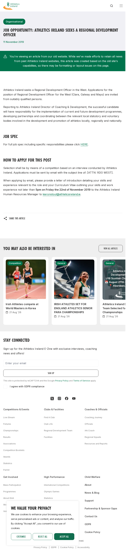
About (88, 484)
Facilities (48, 437)
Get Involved (10, 477)
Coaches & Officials (96, 409)
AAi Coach (89, 430)
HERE (84, 144)
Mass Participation (12, 485)
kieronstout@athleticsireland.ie (61, 194)
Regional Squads (93, 437)
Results (6, 437)
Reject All (42, 536)
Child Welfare (92, 477)
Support (89, 500)
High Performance (54, 477)
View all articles (111, 248)
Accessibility (83, 547)
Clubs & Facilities (54, 409)
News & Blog (92, 492)
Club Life (48, 424)
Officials (89, 424)
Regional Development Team (58, 430)
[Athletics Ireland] (11, 5)
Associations (9, 443)
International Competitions (56, 485)
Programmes (9, 491)
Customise (21, 536)
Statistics (7, 463)
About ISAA (8, 498)
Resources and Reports (96, 443)
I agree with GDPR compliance (27, 386)
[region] (43, 523)
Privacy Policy (62, 380)
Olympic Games (51, 491)
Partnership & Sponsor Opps (101, 508)
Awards (6, 457)
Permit (6, 470)
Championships (10, 430)
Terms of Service (81, 380)
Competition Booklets (13, 450)
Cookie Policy (92, 532)
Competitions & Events (16, 409)
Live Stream (9, 417)
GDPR (88, 524)
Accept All (64, 536)
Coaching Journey (93, 417)
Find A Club (49, 417)
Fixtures (7, 424)
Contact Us (91, 516)
